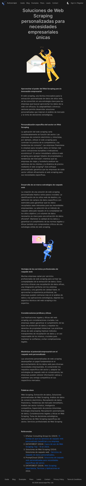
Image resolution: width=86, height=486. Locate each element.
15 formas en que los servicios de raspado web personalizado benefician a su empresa (44, 438)
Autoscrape (11, 3)
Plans (42, 3)
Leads (48, 3)
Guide (22, 3)
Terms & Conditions (74, 479)
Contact (55, 3)
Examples (35, 3)
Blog (28, 3)
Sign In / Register (77, 3)
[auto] (68, 3)
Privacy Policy (59, 479)
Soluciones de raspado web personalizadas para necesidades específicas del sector (45, 460)
